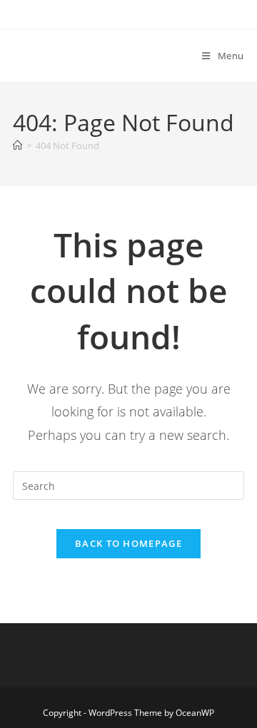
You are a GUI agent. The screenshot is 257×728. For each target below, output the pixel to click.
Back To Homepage (128, 543)
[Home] (17, 145)
